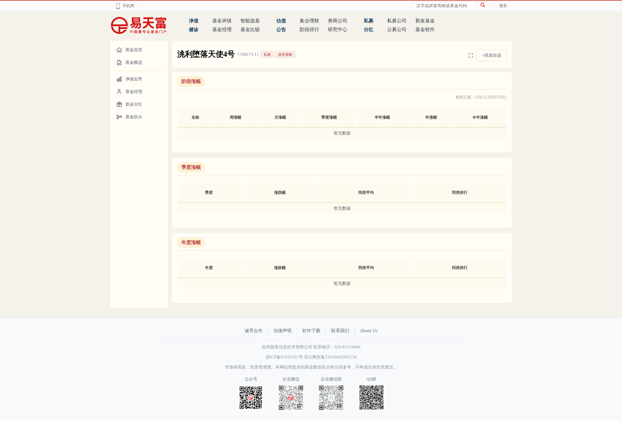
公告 (281, 29)
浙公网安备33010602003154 (330, 357)
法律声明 (282, 330)
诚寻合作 (254, 330)
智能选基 (250, 20)
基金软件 (425, 29)
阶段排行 (309, 29)
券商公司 (337, 20)
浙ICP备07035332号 (284, 357)
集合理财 (309, 20)
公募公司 (397, 29)
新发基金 (425, 20)
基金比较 (250, 29)
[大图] (470, 55)
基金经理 (222, 29)
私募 (369, 20)
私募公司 (397, 20)
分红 (369, 29)
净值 (194, 20)
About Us (368, 330)
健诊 (194, 29)
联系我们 (340, 330)
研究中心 (337, 29)
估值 (281, 20)
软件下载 (311, 330)
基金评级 (222, 20)
